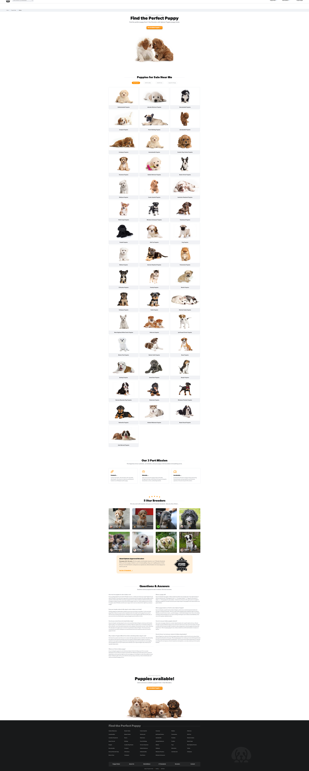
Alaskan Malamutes (113, 730)
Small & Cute (159, 82)
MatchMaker (146, 764)
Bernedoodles (112, 748)
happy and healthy (159, 477)
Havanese (158, 730)
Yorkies (188, 748)
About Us (131, 764)
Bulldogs (126, 741)
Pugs (172, 744)
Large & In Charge (172, 82)
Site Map (157, 768)
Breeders (177, 764)
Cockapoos (126, 755)
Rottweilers (173, 748)
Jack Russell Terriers (160, 734)
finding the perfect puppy (122, 480)
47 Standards (162, 764)
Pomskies (173, 737)
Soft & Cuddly (148, 82)
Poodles (173, 741)
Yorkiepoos (189, 751)
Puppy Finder (13, 10)
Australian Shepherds (113, 737)
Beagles (110, 744)
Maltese (157, 744)
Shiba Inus (189, 730)
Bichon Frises (111, 755)
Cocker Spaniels (143, 730)
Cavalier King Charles (128, 744)
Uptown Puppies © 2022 (148, 768)
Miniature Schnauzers (160, 755)
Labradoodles (158, 737)
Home (8, 10)
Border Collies (127, 730)
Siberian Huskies (190, 737)
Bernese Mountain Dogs (114, 751)
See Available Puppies (154, 27)
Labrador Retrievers (160, 741)
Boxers (125, 737)
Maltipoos (158, 748)
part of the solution (188, 480)
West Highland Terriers (192, 744)
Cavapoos (126, 748)
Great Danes (142, 755)
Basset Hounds (112, 741)
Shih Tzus (189, 734)
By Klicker (163, 768)
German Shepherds (144, 744)
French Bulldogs (143, 741)
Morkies (173, 730)
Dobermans (142, 737)
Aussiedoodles (112, 734)
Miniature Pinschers (160, 751)
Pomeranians (174, 734)
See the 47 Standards (125, 570)
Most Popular (136, 82)
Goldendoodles (143, 751)
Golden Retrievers (144, 748)
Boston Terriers (127, 734)
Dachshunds (142, 734)
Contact (193, 764)
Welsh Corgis (190, 741)
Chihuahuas (126, 751)
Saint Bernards (174, 751)
